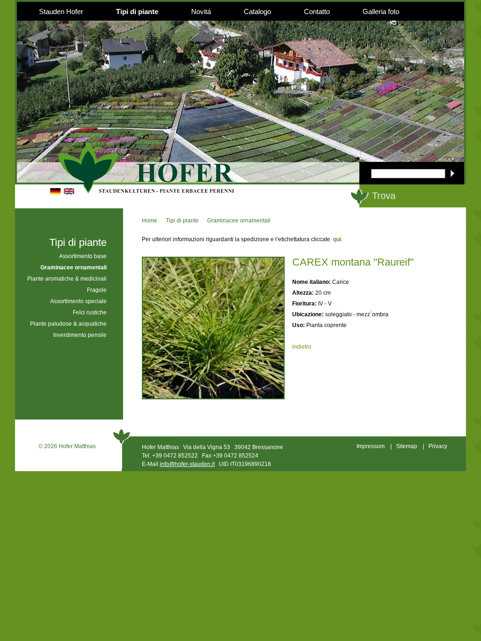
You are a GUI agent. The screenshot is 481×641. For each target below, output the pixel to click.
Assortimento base (83, 256)
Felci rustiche (90, 312)
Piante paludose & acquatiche (68, 323)
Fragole (97, 290)
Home (149, 220)
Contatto (317, 11)
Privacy (437, 446)
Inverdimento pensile (80, 335)
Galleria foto (381, 11)
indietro (301, 346)
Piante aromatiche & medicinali (67, 278)
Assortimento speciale (78, 301)
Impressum (371, 446)
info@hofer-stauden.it (187, 464)
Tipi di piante (137, 11)
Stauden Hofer (61, 11)
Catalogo (257, 11)
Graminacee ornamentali (239, 220)
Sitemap (406, 446)
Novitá (201, 11)
